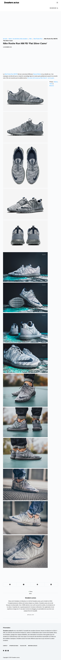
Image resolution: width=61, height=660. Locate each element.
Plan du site (23, 645)
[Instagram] (8, 650)
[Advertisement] (30, 22)
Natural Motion (37, 74)
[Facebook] (10, 584)
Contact (5, 645)
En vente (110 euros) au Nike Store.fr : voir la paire (41, 78)
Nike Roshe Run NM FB (11, 74)
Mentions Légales (32, 645)
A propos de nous (13, 645)
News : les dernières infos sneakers (18, 38)
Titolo (50, 83)
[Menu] (57, 2)
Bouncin (51, 85)
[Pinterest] (37, 584)
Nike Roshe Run (38, 38)
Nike (30, 38)
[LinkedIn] (51, 584)
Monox (56, 81)
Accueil (5, 38)
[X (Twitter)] (23, 584)
